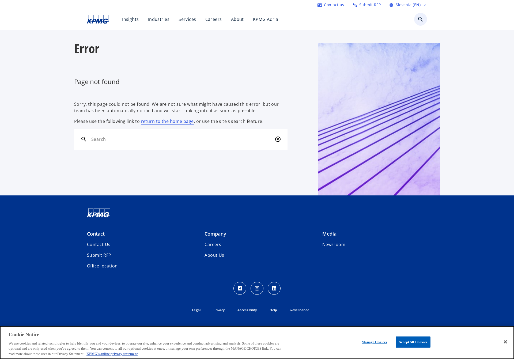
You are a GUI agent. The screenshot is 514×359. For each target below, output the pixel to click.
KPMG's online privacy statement (112, 354)
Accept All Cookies (413, 342)
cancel (278, 139)
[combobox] (182, 139)
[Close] (505, 342)
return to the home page (167, 121)
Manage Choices (374, 342)
